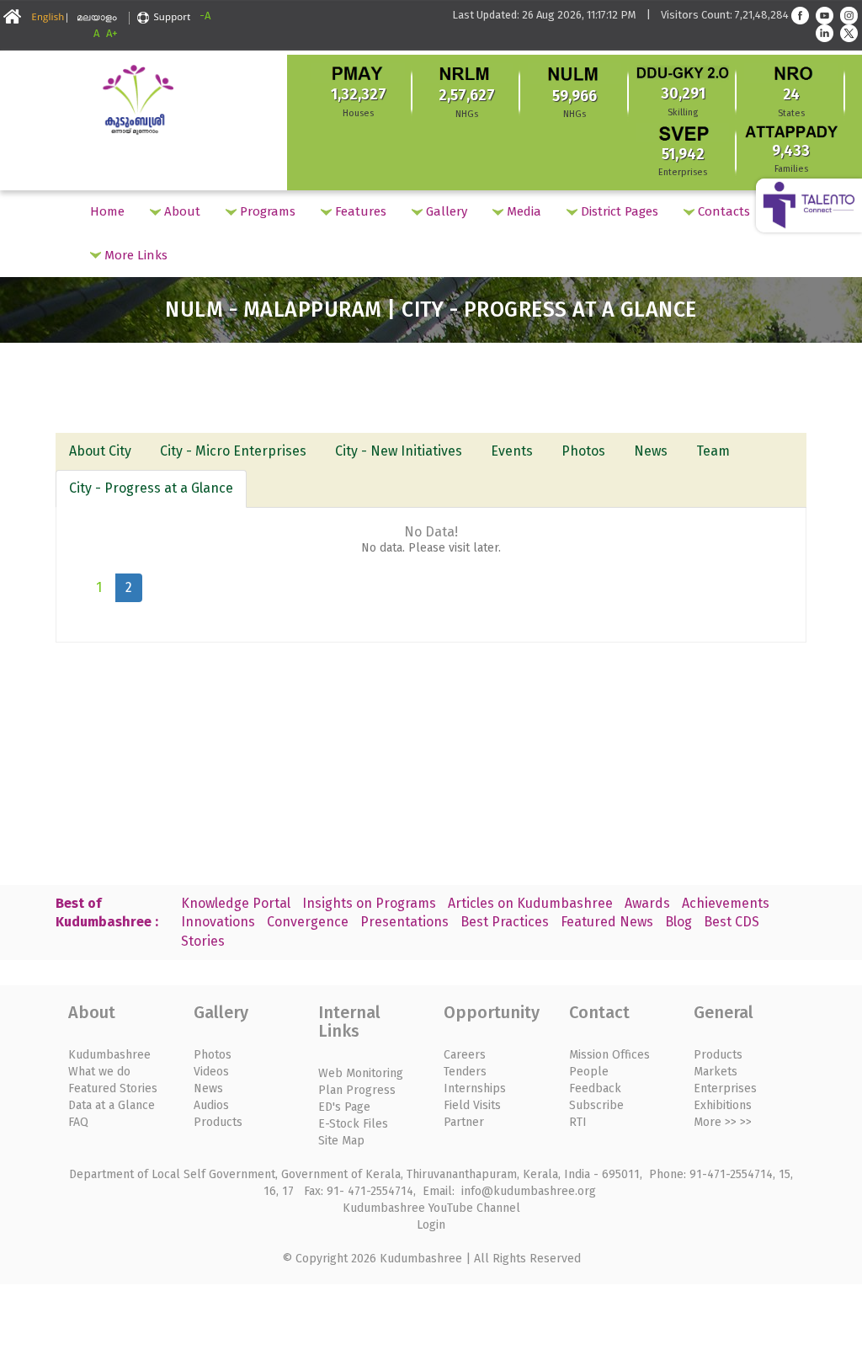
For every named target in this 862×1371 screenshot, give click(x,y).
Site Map (341, 1141)
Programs (266, 211)
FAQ (78, 1122)
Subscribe (596, 1105)
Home (107, 211)
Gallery (445, 211)
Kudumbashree (109, 1055)
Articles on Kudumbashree (530, 903)
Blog (678, 922)
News (651, 451)
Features (359, 211)
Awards (647, 903)
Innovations (218, 922)
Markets (715, 1071)
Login (431, 1225)
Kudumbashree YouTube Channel (431, 1208)
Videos (211, 1071)
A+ (112, 33)
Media (522, 211)
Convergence (308, 922)
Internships (475, 1088)
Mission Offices (609, 1055)
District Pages (617, 211)
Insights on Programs (369, 903)
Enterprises (725, 1088)
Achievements (725, 903)
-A (205, 15)
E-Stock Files (353, 1124)
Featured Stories (112, 1088)
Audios (211, 1105)
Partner (464, 1122)
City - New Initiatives (398, 451)
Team (713, 451)
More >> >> (723, 1122)
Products (218, 1122)
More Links (134, 255)
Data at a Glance (111, 1105)
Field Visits (472, 1105)
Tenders (465, 1071)
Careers (465, 1055)
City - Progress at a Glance (151, 488)
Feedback (595, 1088)
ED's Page (344, 1107)
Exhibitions (723, 1105)
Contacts (722, 211)
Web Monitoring (360, 1073)
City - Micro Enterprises (233, 451)
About (180, 211)
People (589, 1071)
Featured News (607, 922)
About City (100, 451)
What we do (99, 1071)
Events (512, 451)
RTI (578, 1122)
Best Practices (504, 922)
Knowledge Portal (235, 903)
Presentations (404, 922)
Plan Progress (357, 1090)
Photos (583, 451)
